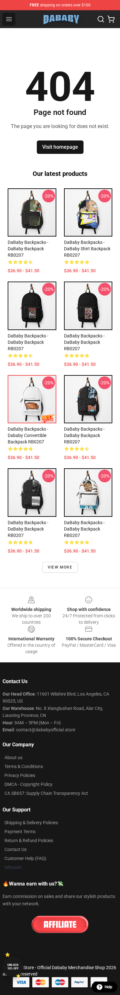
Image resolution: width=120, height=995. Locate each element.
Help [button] (108, 987)
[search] (101, 19)
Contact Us (15, 849)
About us (13, 757)
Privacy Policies (19, 775)
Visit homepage (60, 147)
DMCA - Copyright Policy (28, 784)
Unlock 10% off (13, 966)
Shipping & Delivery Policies (31, 822)
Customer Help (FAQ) (25, 858)
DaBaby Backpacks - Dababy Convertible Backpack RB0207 (28, 435)
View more (60, 567)
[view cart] (111, 19)
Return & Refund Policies (28, 840)
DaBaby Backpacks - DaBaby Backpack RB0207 (28, 249)
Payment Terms (20, 831)
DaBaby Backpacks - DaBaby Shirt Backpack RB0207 (87, 249)
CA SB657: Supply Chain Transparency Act (46, 793)
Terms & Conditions (23, 766)
